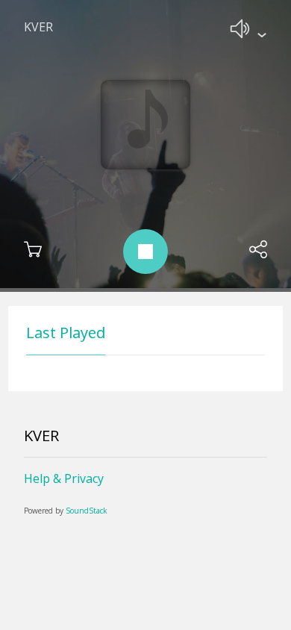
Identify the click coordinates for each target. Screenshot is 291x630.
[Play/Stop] (145, 251)
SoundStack (86, 510)
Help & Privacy (64, 478)
